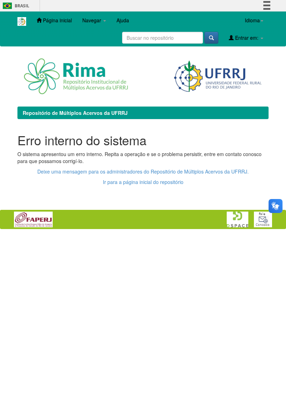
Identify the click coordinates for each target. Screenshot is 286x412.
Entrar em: (247, 37)
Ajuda (122, 20)
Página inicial (57, 20)
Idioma (252, 20)
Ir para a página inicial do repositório (143, 181)
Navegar (92, 20)
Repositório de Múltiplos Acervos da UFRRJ (75, 112)
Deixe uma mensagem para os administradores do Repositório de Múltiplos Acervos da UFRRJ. (143, 171)
